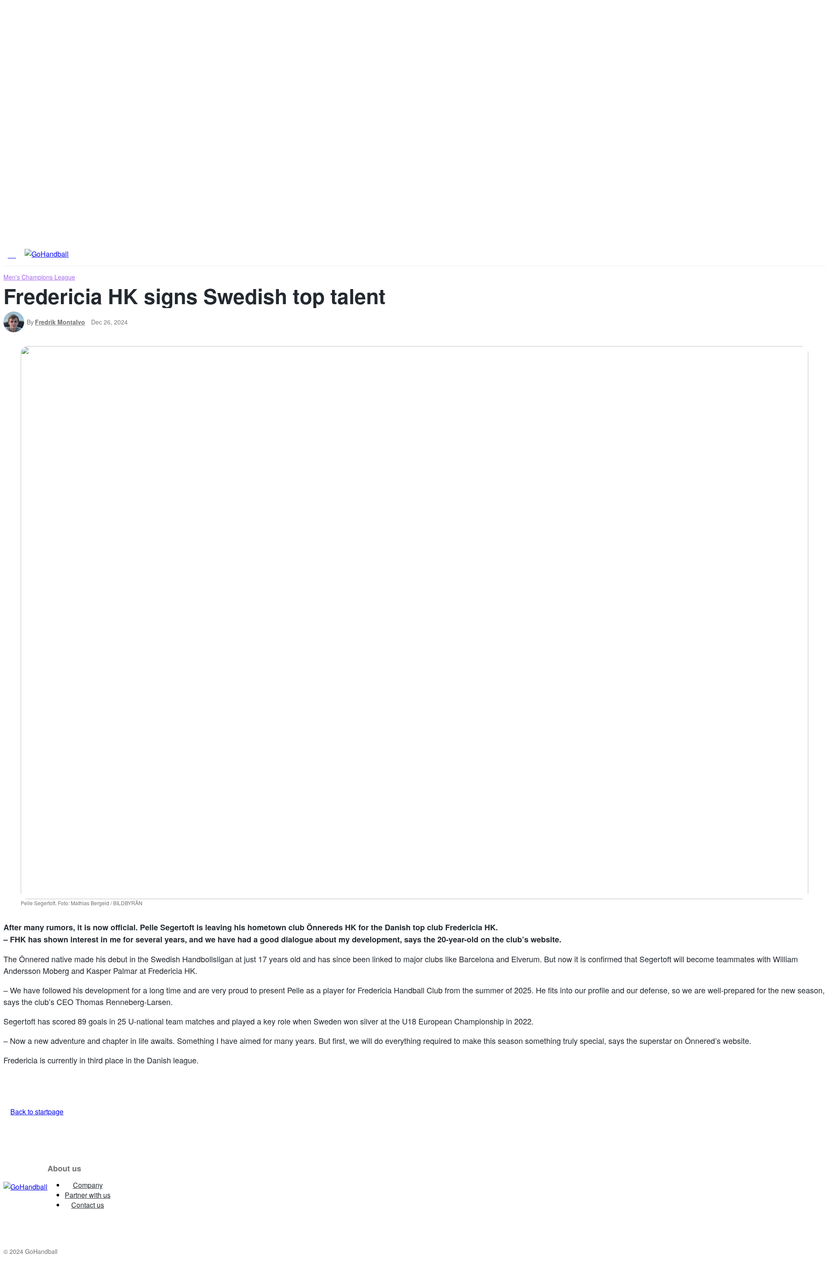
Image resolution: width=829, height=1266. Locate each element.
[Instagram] (125, 1187)
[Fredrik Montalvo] (15, 322)
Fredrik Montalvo (60, 322)
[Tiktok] (222, 1187)
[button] (550, 253)
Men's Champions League (39, 277)
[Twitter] (189, 1187)
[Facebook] (157, 1187)
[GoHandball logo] (25, 1187)
